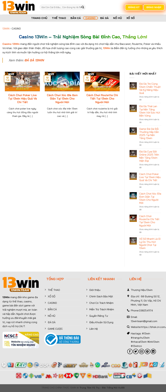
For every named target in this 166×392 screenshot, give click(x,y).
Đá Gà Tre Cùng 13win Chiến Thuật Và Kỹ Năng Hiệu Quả (150, 88)
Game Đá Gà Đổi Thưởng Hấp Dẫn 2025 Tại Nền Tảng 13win (149, 133)
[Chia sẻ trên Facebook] (130, 351)
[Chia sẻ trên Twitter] (135, 351)
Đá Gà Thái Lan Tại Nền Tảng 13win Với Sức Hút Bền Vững (149, 111)
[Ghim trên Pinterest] (147, 351)
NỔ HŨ (117, 18)
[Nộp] (83, 7)
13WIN (5, 28)
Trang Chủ (39, 18)
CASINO (90, 18)
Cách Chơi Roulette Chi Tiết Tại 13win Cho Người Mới (102, 98)
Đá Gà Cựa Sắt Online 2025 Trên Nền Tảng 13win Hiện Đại (149, 156)
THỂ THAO (59, 18)
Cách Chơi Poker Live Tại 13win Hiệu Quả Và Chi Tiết (22, 98)
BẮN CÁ (76, 18)
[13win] (18, 7)
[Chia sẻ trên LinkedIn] (153, 351)
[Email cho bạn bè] (141, 351)
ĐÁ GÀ (104, 18)
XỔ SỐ (130, 18)
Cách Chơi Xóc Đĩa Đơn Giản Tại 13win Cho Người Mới (62, 98)
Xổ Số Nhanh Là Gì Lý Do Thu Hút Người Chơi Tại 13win (149, 243)
